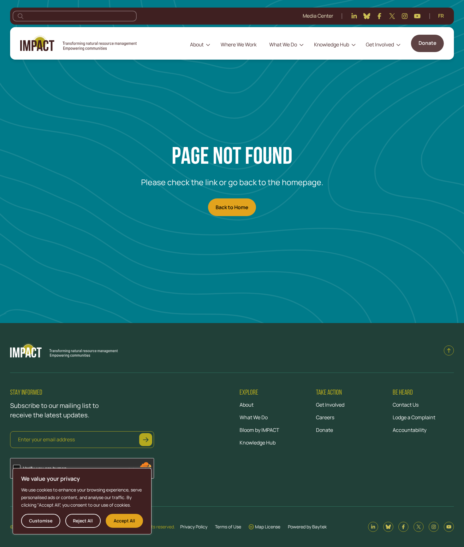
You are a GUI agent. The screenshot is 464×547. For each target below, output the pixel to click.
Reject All (83, 521)
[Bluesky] (367, 16)
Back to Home (232, 207)
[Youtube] (417, 16)
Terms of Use (228, 527)
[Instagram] (404, 16)
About (197, 44)
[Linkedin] (354, 16)
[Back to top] (449, 350)
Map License (267, 527)
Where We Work (239, 44)
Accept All (124, 521)
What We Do (283, 44)
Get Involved (380, 44)
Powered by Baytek (307, 527)
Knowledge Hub (331, 44)
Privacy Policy (193, 527)
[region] (82, 501)
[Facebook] (379, 16)
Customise (40, 521)
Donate (427, 42)
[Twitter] (392, 16)
